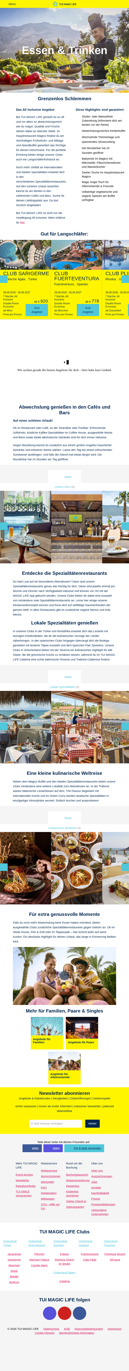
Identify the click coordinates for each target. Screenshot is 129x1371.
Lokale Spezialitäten (64, 687)
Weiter (92, 1123)
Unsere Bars (65, 486)
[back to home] (64, 4)
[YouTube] (64, 1313)
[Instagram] (49, 1313)
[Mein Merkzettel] (93, 4)
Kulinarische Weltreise (64, 828)
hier (22, 222)
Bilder (68, 477)
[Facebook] (79, 1313)
